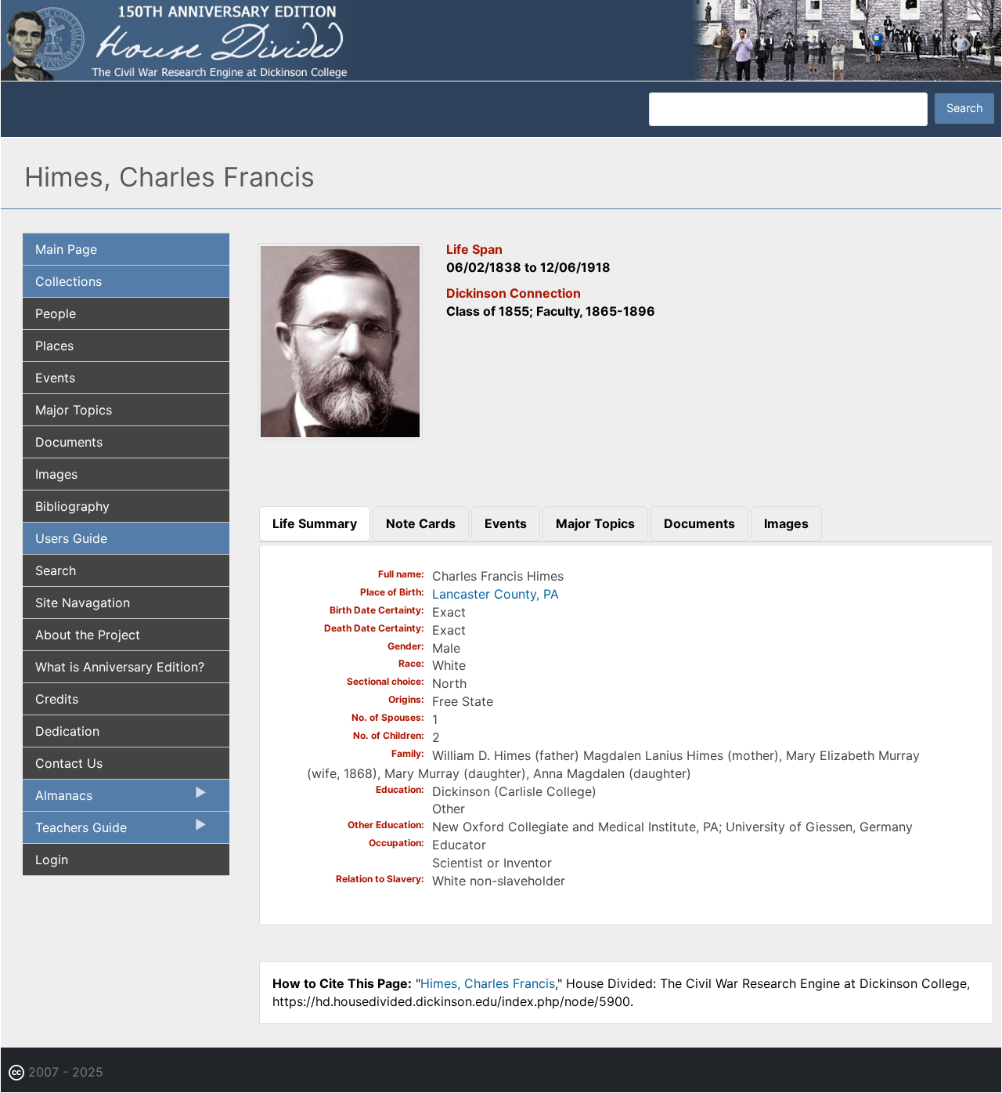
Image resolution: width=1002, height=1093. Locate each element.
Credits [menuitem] (56, 699)
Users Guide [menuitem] (71, 538)
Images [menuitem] (56, 474)
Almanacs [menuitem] (57, 799)
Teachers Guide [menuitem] (75, 831)
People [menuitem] (55, 313)
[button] (341, 435)
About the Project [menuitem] (87, 634)
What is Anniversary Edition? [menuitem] (119, 667)
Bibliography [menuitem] (72, 506)
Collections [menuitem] (68, 281)
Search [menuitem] (55, 570)
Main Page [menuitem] (66, 249)
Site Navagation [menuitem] (82, 602)
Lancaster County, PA (495, 594)
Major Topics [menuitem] (73, 410)
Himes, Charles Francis (487, 983)
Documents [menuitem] (69, 442)
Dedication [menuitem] (67, 731)
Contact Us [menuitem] (69, 763)
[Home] (501, 39)
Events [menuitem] (55, 377)
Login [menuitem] (51, 859)
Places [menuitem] (54, 345)
